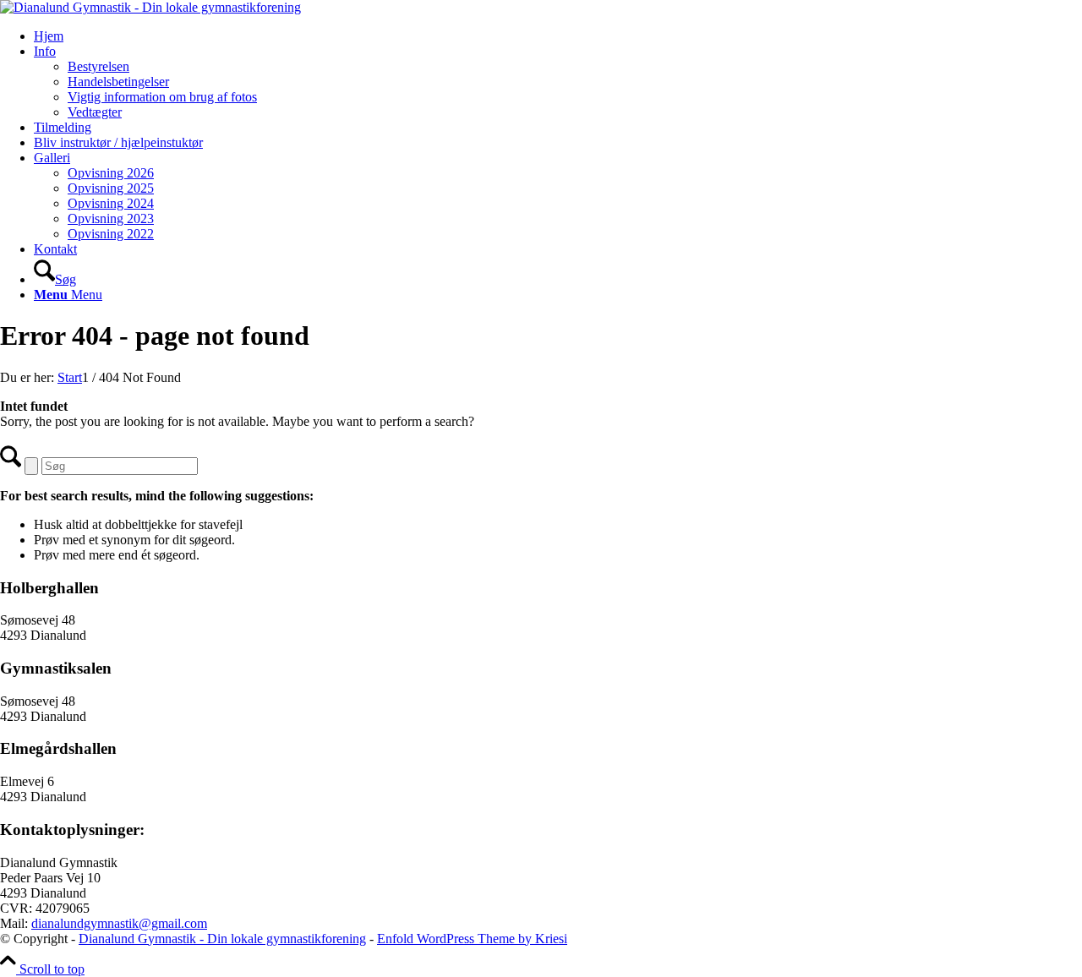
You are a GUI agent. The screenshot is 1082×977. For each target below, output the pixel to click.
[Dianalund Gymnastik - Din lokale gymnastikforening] (150, 7)
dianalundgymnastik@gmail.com (119, 923)
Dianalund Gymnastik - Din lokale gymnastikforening (222, 938)
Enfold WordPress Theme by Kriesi (472, 938)
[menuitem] (558, 36)
